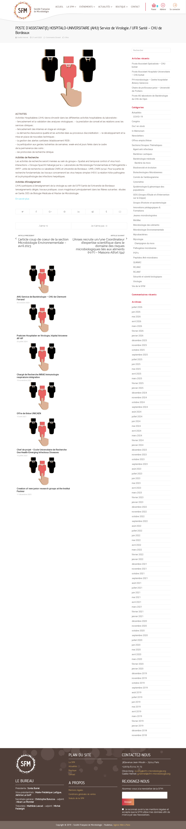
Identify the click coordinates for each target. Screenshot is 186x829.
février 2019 (138, 721)
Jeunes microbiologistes (145, 215)
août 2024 (136, 411)
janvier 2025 (137, 388)
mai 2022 (136, 540)
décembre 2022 (139, 507)
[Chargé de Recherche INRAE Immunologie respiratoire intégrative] (43, 357)
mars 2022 (137, 549)
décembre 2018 (139, 730)
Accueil (59, 7)
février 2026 (138, 331)
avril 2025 (136, 373)
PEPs (136, 253)
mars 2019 (137, 716)
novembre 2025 (139, 345)
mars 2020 (137, 659)
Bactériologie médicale (144, 159)
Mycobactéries (140, 234)
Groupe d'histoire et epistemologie (149, 202)
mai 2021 (136, 597)
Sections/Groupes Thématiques (147, 145)
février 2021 (138, 611)
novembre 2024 (139, 397)
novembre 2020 (139, 626)
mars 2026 (137, 326)
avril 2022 (136, 545)
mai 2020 (136, 649)
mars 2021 (137, 607)
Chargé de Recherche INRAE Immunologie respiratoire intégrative (38, 376)
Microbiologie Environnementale (148, 229)
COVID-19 (138, 116)
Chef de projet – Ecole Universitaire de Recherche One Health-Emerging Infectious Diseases (42, 451)
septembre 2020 (140, 635)
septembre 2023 (140, 464)
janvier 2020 (137, 668)
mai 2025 (136, 369)
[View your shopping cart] (154, 5)
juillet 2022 (137, 530)
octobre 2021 (138, 573)
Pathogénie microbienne (144, 248)
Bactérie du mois (143, 163)
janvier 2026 (137, 335)
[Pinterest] (64, 211)
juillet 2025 (137, 359)
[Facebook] (36, 211)
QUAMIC (137, 262)
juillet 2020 (137, 640)
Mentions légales (76, 790)
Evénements (86, 7)
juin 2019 (136, 702)
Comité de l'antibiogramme (146, 177)
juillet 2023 (137, 473)
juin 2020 (136, 645)
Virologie (137, 281)
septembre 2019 (140, 687)
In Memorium (138, 131)
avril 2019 (136, 711)
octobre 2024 (138, 402)
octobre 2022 (138, 516)
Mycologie (138, 239)
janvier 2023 (137, 502)
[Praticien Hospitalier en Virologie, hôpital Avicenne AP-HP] (43, 318)
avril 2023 (136, 488)
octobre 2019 (138, 683)
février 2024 (138, 440)
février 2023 (138, 497)
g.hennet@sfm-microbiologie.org (153, 773)
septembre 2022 (140, 521)
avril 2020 (136, 654)
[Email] (120, 211)
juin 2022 (136, 535)
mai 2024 (136, 426)
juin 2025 (136, 364)
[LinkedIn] (78, 211)
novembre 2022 (139, 511)
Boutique (120, 7)
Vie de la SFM (138, 286)
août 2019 (136, 692)
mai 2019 (136, 706)
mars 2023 (137, 492)
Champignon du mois (144, 243)
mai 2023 (136, 483)
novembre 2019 (139, 678)
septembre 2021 (140, 578)
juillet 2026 (137, 307)
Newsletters (138, 135)
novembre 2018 (139, 735)
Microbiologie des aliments (146, 225)
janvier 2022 (137, 559)
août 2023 (136, 469)
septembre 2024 (140, 407)
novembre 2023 (139, 454)
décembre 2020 (139, 621)
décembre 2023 (139, 450)
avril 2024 (136, 431)
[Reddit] (92, 211)
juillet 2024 (137, 416)
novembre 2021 (139, 568)
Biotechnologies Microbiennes (147, 172)
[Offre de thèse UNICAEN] (43, 396)
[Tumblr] (106, 211)
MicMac (137, 220)
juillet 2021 (137, 588)
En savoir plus (22, 198)
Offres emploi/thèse (142, 140)
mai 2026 (136, 316)
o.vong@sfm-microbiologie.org (150, 771)
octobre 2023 (138, 459)
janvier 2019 (137, 725)
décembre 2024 (139, 392)
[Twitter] (22, 211)
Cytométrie (138, 182)
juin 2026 (136, 312)
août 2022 (136, 526)
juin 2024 (136, 421)
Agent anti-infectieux (143, 149)
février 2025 (138, 383)
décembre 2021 (139, 564)
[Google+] (50, 211)
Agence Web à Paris (121, 825)
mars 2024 (137, 435)
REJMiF (137, 272)
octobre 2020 (138, 630)
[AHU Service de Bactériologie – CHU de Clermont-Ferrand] (43, 279)
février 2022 (138, 554)
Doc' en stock (138, 126)
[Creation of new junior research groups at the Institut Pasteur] (43, 471)
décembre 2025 (139, 340)
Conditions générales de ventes (82, 794)
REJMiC (137, 267)
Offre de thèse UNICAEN (29, 413)
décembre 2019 (139, 673)
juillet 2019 (137, 697)
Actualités (104, 7)
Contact (135, 7)
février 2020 (138, 664)
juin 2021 (136, 592)
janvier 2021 (137, 616)
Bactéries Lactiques (142, 154)
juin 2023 (136, 478)
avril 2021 (136, 602)
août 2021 (136, 583)
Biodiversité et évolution (144, 167)
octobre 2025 (138, 350)
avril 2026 (136, 321)
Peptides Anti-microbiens (145, 257)
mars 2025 (137, 378)
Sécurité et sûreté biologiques (147, 276)
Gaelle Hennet (22, 37)
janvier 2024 (137, 445)
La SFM (70, 7)
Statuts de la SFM (76, 798)
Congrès (136, 121)
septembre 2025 (140, 354)
